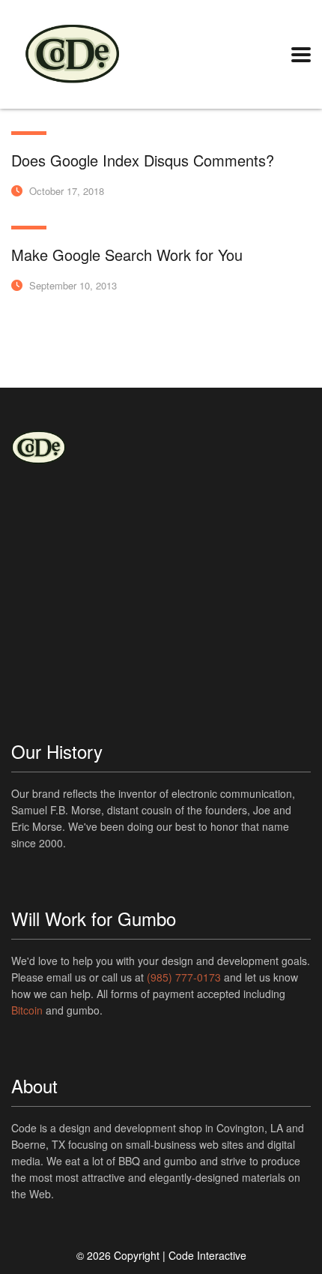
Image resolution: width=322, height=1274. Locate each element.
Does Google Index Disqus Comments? (142, 160)
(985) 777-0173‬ (184, 977)
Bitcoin (27, 1010)
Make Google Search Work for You (127, 254)
